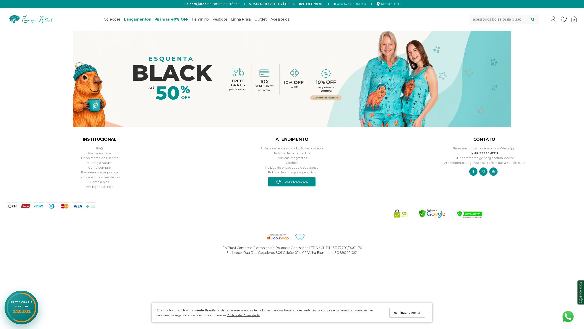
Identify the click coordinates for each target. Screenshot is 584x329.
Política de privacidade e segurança (291, 167)
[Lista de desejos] (566, 19)
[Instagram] (483, 171)
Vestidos (220, 19)
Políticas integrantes (292, 158)
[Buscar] (533, 19)
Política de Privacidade (243, 315)
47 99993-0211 (485, 153)
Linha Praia (241, 19)
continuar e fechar (407, 312)
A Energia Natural (99, 162)
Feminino (200, 19)
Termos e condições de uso (99, 177)
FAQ (99, 148)
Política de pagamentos (292, 153)
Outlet (260, 19)
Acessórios (280, 19)
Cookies (292, 162)
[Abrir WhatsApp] (568, 317)
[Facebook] (473, 171)
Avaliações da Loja (99, 186)
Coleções (112, 19)
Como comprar (99, 167)
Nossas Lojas (99, 182)
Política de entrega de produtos (292, 172)
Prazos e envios (99, 153)
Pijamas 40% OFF (171, 19)
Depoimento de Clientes (99, 158)
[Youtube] (493, 171)
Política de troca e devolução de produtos (292, 148)
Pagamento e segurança (99, 172)
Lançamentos (137, 19)
